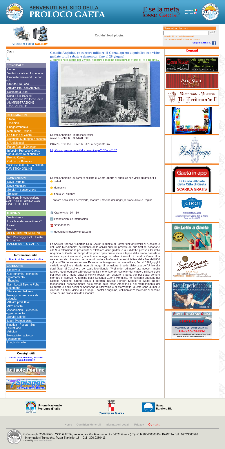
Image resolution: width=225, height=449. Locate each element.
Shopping (13, 280)
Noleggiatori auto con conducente (20, 337)
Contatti (192, 50)
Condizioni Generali (88, 424)
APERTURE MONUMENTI (24, 233)
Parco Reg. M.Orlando (21, 146)
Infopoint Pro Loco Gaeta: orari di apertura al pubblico (23, 152)
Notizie (11, 229)
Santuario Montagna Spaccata (26, 138)
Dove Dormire (16, 181)
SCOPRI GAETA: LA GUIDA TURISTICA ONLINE (25, 167)
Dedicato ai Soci (17, 91)
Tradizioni (13, 123)
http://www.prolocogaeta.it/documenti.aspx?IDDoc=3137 (83, 150)
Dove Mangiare (16, 185)
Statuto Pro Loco (18, 84)
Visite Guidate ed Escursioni (25, 73)
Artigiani (12, 331)
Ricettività (13, 269)
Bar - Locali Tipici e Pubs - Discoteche (23, 286)
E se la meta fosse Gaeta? (24, 221)
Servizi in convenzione (21, 189)
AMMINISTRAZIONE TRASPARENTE (20, 104)
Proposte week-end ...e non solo (24, 78)
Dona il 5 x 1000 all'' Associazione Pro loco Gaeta (24, 97)
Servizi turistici (16, 316)
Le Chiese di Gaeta (19, 134)
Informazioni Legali (118, 424)
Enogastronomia (17, 127)
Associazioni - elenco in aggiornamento (22, 311)
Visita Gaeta (15, 217)
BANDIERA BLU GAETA (23, 244)
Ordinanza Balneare (19, 161)
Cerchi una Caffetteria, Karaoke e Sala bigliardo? (26, 358)
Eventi (11, 225)
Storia (11, 119)
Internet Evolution (43, 440)
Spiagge (12, 193)
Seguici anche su (202, 42)
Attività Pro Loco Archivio (23, 88)
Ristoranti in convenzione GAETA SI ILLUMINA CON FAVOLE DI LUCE (23, 201)
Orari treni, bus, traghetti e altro (26, 259)
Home (11, 69)
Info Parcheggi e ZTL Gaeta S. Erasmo (24, 238)
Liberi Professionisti (19, 320)
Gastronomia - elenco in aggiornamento (22, 275)
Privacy (139, 424)
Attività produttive (18, 302)
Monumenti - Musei (19, 131)
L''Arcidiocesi (15, 142)
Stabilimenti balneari (20, 291)
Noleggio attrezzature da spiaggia (22, 297)
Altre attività (15, 306)
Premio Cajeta (16, 157)
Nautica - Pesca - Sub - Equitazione (21, 326)
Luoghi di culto (16, 342)
